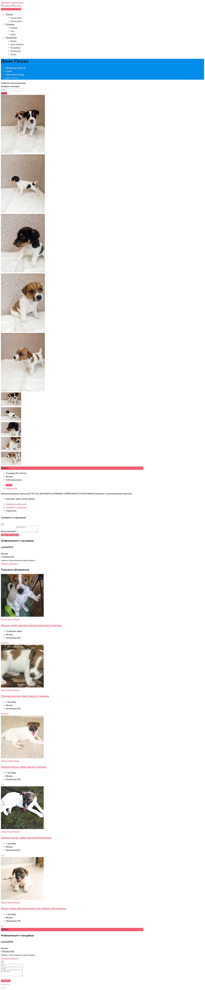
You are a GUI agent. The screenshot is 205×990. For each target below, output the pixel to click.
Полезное (10, 24)
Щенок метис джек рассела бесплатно (26, 837)
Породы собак (15, 18)
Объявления (11, 38)
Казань (13, 54)
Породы (9, 14)
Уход (12, 31)
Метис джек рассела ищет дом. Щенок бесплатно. (33, 908)
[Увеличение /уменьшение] (9, 984)
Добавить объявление (11, 9)
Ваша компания (8, 531)
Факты (13, 34)
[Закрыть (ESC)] (2, 984)
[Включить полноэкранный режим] (7, 984)
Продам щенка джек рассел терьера (25, 696)
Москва (13, 41)
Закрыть (5, 535)
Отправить (14, 535)
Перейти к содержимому (12, 2)
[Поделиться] (4, 984)
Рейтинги (14, 28)
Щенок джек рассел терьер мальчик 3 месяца (31, 625)
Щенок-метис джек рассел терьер (23, 767)
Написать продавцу (9, 564)
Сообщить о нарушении (16, 507)
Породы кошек (16, 21)
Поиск (4, 93)
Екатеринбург (15, 51)
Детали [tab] (9, 485)
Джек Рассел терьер (10, 619)
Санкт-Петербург (17, 44)
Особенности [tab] (11, 488)
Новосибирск (15, 48)
